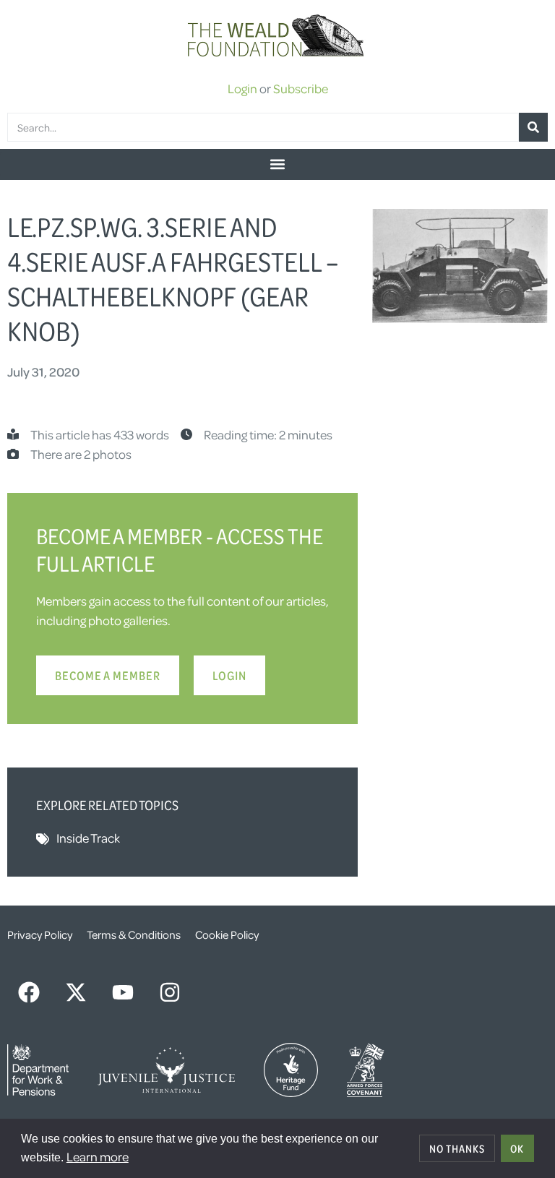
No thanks (457, 1148)
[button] (277, 164)
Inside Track (88, 838)
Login (242, 88)
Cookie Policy (227, 934)
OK (517, 1148)
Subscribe (300, 88)
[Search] (533, 127)
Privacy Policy (39, 934)
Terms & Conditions (134, 934)
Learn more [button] (97, 1156)
